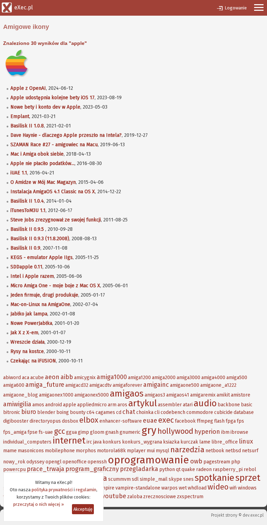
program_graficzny (92, 469)
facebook (185, 421)
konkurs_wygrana (142, 442)
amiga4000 (213, 378)
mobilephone (60, 451)
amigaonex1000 (56, 395)
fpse (32, 432)
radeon (204, 469)
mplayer (136, 451)
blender (46, 412)
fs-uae (46, 432)
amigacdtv (100, 385)
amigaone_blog (20, 395)
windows (247, 488)
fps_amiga (14, 432)
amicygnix (85, 378)
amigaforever (127, 385)
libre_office (224, 442)
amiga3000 (188, 378)
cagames (105, 412)
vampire (105, 488)
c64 (91, 412)
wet (183, 488)
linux (246, 441)
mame (10, 451)
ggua (71, 432)
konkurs (112, 442)
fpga (231, 421)
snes (188, 479)
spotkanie (214, 477)
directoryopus (45, 421)
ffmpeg (205, 421)
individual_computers (27, 442)
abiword (12, 378)
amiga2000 (164, 378)
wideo (218, 487)
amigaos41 (177, 395)
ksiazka (171, 442)
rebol (250, 469)
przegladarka (139, 469)
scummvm (119, 479)
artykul (142, 403)
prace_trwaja (45, 469)
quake (188, 469)
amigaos (127, 393)
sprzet (247, 477)
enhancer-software (120, 421)
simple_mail (154, 479)
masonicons (31, 451)
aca (25, 378)
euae (150, 420)
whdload (197, 488)
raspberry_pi (228, 469)
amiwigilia (17, 404)
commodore (199, 412)
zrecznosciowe (159, 497)
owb (196, 461)
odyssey (35, 462)
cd (118, 412)
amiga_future (44, 385)
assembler (170, 405)
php (235, 462)
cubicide (223, 412)
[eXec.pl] (6, 7)
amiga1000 (112, 377)
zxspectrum (190, 497)
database (244, 412)
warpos (169, 488)
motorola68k (111, 451)
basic (246, 405)
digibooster (16, 421)
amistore (240, 395)
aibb (66, 377)
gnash (112, 432)
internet (69, 440)
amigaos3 (155, 395)
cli (157, 412)
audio (205, 403)
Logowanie (236, 7)
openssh (97, 462)
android (53, 405)
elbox (88, 420)
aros (122, 405)
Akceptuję (82, 509)
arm (112, 405)
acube (37, 378)
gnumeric (130, 432)
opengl (54, 462)
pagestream (216, 462)
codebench (173, 412)
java (97, 442)
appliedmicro (92, 405)
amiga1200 (139, 378)
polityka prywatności (52, 489)
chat (128, 412)
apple (69, 405)
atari (188, 405)
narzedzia (187, 449)
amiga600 (13, 385)
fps (240, 421)
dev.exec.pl (253, 515)
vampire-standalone (137, 488)
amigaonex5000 (91, 395)
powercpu (14, 469)
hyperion (207, 432)
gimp (83, 432)
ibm (225, 432)
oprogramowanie (148, 460)
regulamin (86, 489)
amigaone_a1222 (218, 385)
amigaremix (203, 395)
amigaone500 (184, 385)
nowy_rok (14, 462)
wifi (233, 488)
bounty (78, 412)
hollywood (175, 431)
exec (166, 420)
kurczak (189, 442)
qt (178, 469)
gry (148, 430)
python (167, 469)
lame (204, 442)
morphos (86, 451)
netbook (214, 451)
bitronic (11, 412)
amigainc (156, 385)
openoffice (75, 462)
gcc (59, 431)
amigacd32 (76, 385)
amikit (223, 395)
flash (219, 421)
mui (151, 451)
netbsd (233, 451)
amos (38, 405)
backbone (229, 405)
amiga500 (236, 378)
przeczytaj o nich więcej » (38, 504)
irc (89, 442)
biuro (28, 412)
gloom (97, 432)
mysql (162, 451)
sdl (135, 479)
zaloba (134, 497)
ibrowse (239, 432)
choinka (144, 412)
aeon (52, 377)
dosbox (70, 421)
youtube (114, 496)
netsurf (250, 451)
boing (62, 412)
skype (175, 479)
